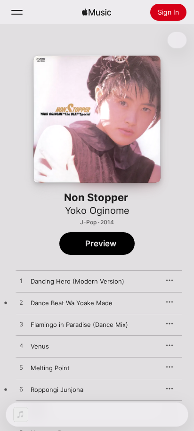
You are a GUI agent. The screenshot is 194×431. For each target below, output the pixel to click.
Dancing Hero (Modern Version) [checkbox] (77, 281)
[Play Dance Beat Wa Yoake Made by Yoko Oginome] (21, 303)
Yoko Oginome (97, 210)
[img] (96, 12)
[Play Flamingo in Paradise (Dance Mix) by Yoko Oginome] (21, 324)
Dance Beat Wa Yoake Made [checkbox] (72, 303)
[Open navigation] (17, 12)
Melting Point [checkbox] (50, 368)
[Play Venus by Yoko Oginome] (21, 346)
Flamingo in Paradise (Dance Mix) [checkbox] (79, 324)
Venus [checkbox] (40, 346)
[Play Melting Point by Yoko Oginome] (21, 368)
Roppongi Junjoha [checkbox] (57, 389)
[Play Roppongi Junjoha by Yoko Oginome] (21, 389)
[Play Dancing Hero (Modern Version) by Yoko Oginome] (21, 281)
